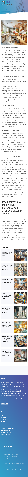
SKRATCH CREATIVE (16, 469)
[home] (6, 3)
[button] (25, 3)
